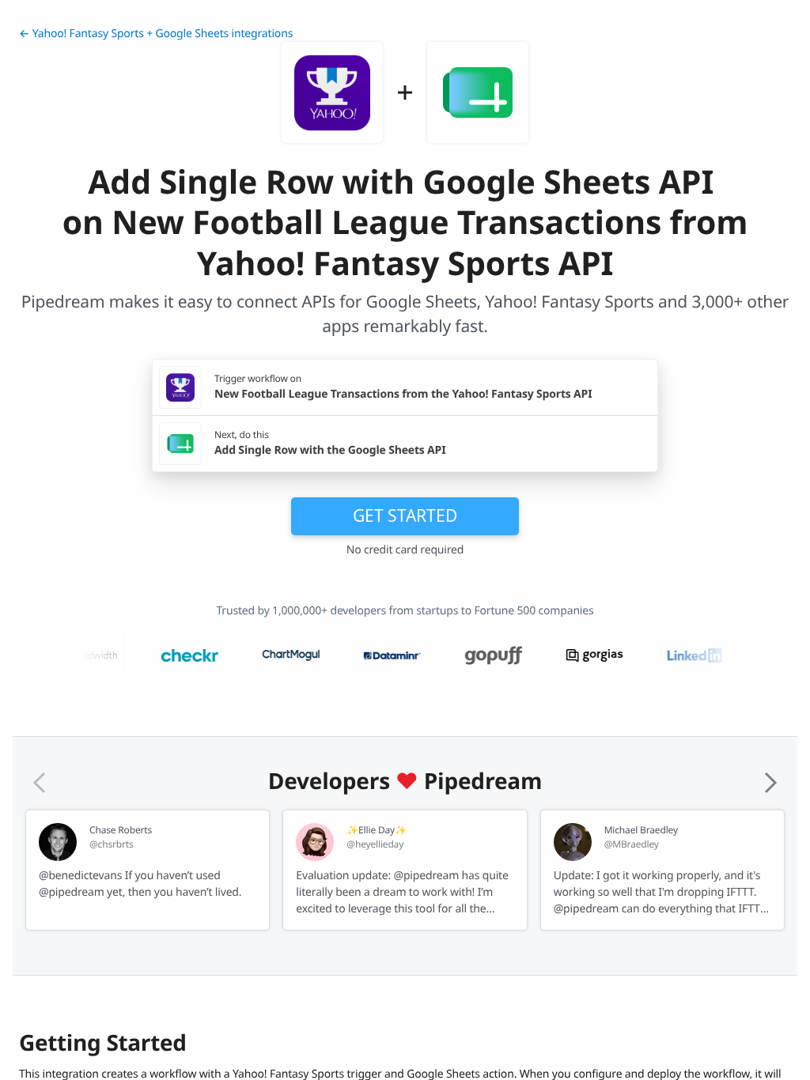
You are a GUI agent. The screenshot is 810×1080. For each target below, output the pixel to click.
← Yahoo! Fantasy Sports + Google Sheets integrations (156, 33)
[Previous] (39, 782)
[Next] (770, 782)
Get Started (405, 515)
